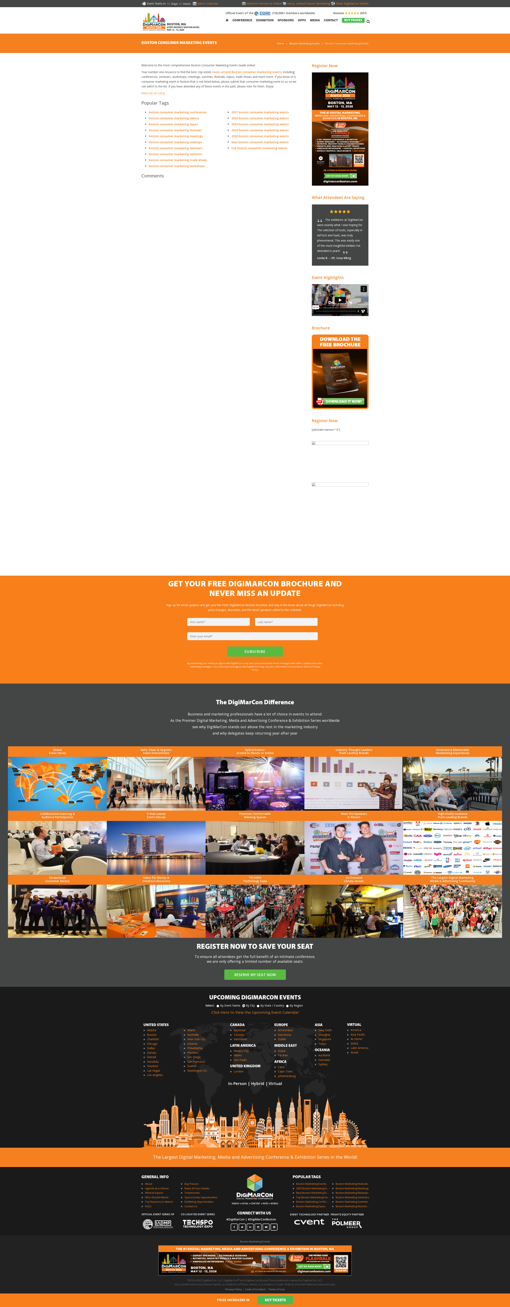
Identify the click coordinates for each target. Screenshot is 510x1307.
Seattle (191, 1066)
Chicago (152, 1044)
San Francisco (196, 1061)
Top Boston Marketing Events (313, 1197)
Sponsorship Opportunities (200, 1197)
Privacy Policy (233, 1289)
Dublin (282, 1039)
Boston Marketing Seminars (352, 1197)
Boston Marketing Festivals (352, 1184)
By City (250, 1005)
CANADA (237, 1025)
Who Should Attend (156, 1197)
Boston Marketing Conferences (313, 1201)
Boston (152, 1035)
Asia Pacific (358, 1034)
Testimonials (192, 1192)
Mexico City (241, 1051)
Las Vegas (153, 1070)
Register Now (325, 65)
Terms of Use (277, 1289)
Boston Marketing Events (311, 1184)
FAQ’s (148, 1206)
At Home (356, 1039)
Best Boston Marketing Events (313, 1192)
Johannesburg (287, 1076)
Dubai (281, 1051)
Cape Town (285, 1071)
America (356, 1030)
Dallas (151, 1048)
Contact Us (190, 1206)
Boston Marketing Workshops (353, 1206)
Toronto (239, 1035)
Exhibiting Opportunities (198, 1201)
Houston (152, 1066)
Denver (151, 1053)
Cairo (281, 1067)
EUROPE (281, 1025)
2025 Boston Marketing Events (313, 1188)
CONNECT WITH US (254, 1213)
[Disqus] (220, 237)
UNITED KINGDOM (245, 1066)
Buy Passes (191, 1184)
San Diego (194, 1057)
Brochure (321, 328)
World (354, 1052)
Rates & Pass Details (196, 1188)
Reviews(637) (350, 13)
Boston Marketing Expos (311, 1206)
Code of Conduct (255, 1289)
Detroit (151, 1057)
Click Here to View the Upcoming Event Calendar (255, 1012)
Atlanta (151, 1030)
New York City (196, 1039)
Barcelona (284, 1035)
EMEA (354, 1043)
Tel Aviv (283, 1055)
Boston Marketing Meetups (352, 1192)
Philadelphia (195, 1048)
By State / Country (272, 1005)
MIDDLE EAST (285, 1046)
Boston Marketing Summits (352, 1201)
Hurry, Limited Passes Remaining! (308, 3)
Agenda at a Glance (157, 1188)
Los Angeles (155, 1075)
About (148, 1184)
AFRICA (280, 1062)
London (239, 1071)
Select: (210, 1005)
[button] (358, 212)
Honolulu (153, 1061)
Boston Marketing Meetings (352, 1188)
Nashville (193, 1035)
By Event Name (230, 1005)
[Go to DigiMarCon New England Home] (154, 31)
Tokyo (322, 1044)
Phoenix (192, 1053)
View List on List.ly (153, 93)
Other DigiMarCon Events (352, 3)
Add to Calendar (207, 3)
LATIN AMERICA (243, 1046)
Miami (191, 1030)
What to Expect (154, 1192)
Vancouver (240, 1039)
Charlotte (153, 1039)
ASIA (319, 1025)
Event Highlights (328, 277)
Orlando (192, 1044)
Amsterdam (285, 1030)
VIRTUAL (354, 1025)
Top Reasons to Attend (159, 1201)
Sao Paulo (240, 1060)
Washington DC (197, 1070)
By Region (296, 1005)
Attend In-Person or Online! (264, 3)
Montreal (239, 1030)
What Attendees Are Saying (338, 197)
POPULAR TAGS (307, 1177)
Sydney (323, 1064)
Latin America (359, 1048)
